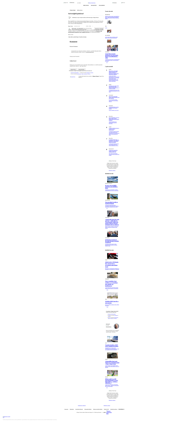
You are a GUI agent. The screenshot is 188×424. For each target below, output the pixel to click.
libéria (106, 299)
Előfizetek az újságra (107, 405)
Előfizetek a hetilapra (112, 170)
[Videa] (98, 73)
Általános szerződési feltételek (97, 409)
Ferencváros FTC (111, 148)
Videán (109, 318)
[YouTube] (100, 73)
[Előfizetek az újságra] (114, 3)
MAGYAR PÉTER (93, 5)
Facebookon (88, 72)
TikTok (106, 259)
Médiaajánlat (72, 409)
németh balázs (111, 105)
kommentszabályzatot (90, 52)
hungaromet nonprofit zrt (108, 183)
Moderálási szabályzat (113, 409)
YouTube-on (112, 318)
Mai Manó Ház (107, 14)
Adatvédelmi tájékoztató (79, 409)
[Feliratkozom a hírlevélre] (71, 3)
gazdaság (110, 126)
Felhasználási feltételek (87, 409)
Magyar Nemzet (72, 10)
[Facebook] (98, 72)
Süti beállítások (121, 409)
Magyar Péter (111, 116)
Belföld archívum (79, 10)
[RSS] (102, 73)
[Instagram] (100, 72)
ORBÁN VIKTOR (86, 5)
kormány (110, 69)
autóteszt (106, 359)
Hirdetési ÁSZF (106, 409)
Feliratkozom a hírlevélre (99, 28)
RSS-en (116, 318)
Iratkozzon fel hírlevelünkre (75, 72)
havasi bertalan (107, 237)
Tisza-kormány (107, 217)
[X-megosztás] (101, 26)
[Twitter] (102, 72)
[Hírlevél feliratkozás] (107, 320)
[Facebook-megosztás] (103, 26)
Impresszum (66, 409)
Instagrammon (116, 317)
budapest (110, 84)
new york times (107, 35)
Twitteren (92, 72)
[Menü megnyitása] (123, 3)
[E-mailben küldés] (99, 26)
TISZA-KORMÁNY (102, 5)
